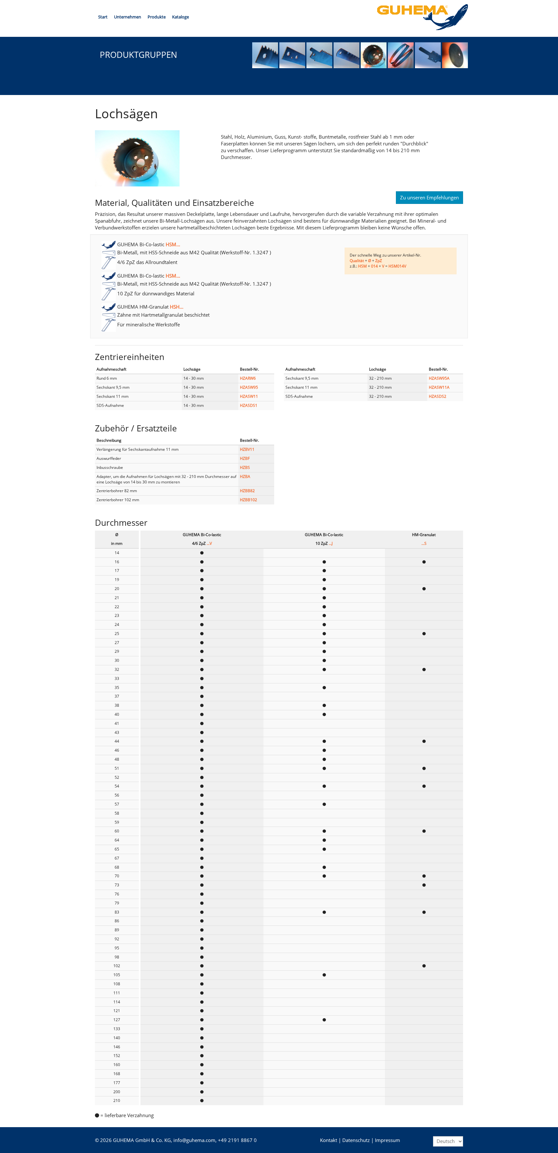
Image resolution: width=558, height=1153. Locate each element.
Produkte (157, 17)
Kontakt (328, 1140)
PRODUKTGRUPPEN (138, 54)
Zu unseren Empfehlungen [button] (429, 197)
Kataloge (180, 17)
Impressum (387, 1140)
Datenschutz (356, 1140)
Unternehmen (127, 17)
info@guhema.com (194, 1140)
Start (103, 17)
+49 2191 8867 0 (237, 1140)
